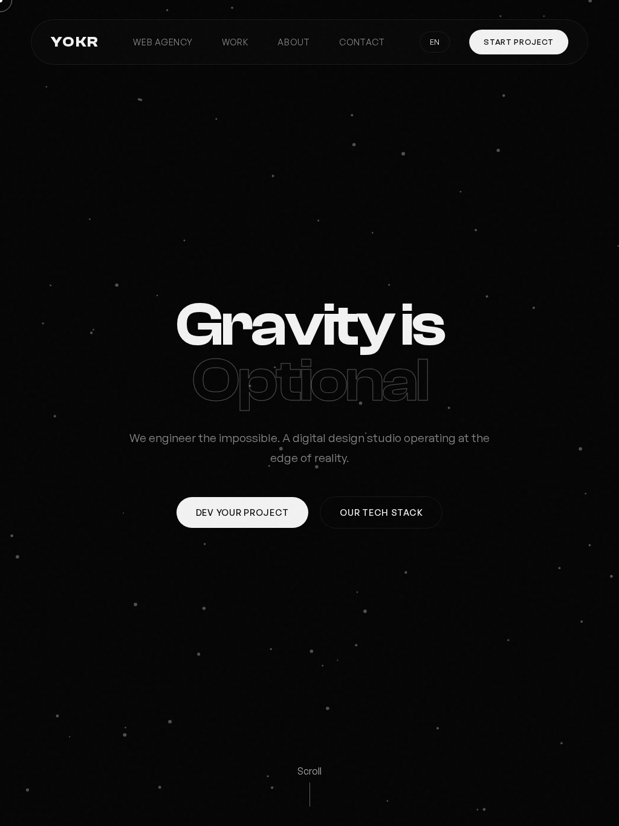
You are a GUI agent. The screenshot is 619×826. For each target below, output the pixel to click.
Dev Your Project (243, 512)
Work (235, 41)
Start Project (518, 42)
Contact (362, 41)
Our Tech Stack (381, 512)
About (293, 41)
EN (434, 42)
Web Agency (162, 41)
